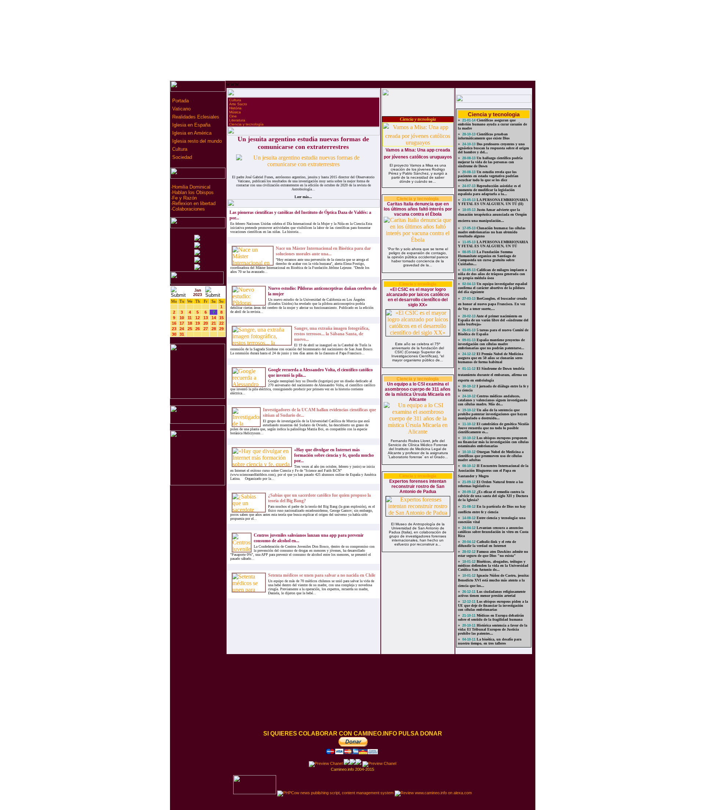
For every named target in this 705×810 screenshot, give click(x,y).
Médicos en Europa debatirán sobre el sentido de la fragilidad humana (491, 617)
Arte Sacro (238, 104)
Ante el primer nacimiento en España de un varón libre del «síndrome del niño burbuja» (493, 320)
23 (174, 328)
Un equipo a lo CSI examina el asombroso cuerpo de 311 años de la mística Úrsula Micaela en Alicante (418, 392)
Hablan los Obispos (193, 192)
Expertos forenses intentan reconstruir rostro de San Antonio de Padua (417, 486)
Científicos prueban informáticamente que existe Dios (484, 136)
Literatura (237, 120)
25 (190, 328)
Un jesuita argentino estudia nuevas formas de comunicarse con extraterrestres (303, 142)
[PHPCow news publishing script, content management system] (335, 793)
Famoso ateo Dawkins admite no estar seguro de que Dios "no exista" (493, 554)
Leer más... (303, 197)
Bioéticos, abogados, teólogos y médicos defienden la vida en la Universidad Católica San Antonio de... (493, 565)
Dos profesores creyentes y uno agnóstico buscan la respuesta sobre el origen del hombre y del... (493, 148)
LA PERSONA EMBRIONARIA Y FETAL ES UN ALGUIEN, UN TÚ (493, 244)
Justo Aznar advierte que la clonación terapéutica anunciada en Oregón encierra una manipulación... (492, 215)
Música (235, 112)
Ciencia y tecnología (246, 124)
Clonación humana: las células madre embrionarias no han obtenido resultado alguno (491, 232)
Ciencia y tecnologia (418, 119)
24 (182, 328)
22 (221, 323)
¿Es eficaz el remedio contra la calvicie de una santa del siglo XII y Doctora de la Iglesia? (493, 496)
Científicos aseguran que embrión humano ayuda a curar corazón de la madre (492, 124)
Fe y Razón (184, 198)
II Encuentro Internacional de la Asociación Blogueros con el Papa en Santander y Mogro (493, 471)
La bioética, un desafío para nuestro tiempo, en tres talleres (489, 641)
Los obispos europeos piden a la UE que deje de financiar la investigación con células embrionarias (493, 605)
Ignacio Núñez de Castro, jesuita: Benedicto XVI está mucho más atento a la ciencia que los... (493, 580)
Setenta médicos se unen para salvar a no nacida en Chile (321, 575)
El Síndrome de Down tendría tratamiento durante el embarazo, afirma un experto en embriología (492, 374)
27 (205, 328)
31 (182, 334)
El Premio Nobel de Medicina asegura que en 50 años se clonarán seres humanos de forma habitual (490, 358)
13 (205, 317)
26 (197, 328)
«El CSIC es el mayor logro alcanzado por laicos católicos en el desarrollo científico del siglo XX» (417, 297)
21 (214, 323)
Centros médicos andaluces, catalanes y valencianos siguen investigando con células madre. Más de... (492, 400)
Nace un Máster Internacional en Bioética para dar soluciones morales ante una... (323, 251)
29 (221, 328)
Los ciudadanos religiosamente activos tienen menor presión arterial (491, 594)
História (235, 108)
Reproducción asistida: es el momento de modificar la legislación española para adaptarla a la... (489, 190)
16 (174, 323)
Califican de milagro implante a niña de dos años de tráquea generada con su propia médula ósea (492, 274)
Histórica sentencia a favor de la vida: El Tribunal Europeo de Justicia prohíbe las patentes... (492, 629)
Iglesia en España (190, 125)
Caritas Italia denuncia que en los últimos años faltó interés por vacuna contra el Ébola (418, 209)
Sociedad (181, 157)
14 (214, 317)
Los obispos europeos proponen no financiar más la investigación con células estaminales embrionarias (493, 442)
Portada (180, 100)
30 (174, 334)
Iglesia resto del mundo (196, 141)
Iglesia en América (191, 133)
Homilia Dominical (191, 187)
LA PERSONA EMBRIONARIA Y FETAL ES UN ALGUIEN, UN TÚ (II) (493, 202)
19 (197, 323)
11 (190, 317)
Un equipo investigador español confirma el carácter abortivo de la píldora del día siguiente (492, 288)
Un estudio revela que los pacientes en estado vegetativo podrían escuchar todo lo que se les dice (488, 176)
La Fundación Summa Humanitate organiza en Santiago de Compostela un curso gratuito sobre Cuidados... (487, 258)
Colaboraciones (188, 209)
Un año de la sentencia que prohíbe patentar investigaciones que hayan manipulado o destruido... (492, 414)
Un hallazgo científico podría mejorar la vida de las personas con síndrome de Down (490, 162)
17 (182, 323)
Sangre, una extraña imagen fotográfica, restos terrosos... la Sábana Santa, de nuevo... (331, 334)
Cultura (179, 149)
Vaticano (181, 109)
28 (214, 328)
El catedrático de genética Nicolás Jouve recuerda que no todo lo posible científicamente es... (493, 428)
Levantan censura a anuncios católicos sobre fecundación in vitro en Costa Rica (493, 532)
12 (197, 317)
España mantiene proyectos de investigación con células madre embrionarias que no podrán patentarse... (491, 344)
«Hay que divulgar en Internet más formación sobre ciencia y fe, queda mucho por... (334, 455)
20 (205, 323)
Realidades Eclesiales (195, 117)
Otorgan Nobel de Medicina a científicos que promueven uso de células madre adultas (491, 456)
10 (182, 317)
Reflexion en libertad (194, 203)
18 (190, 323)
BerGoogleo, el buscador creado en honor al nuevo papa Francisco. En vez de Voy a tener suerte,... (492, 303)
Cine (233, 116)
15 (221, 317)
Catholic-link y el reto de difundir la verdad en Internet (487, 544)
